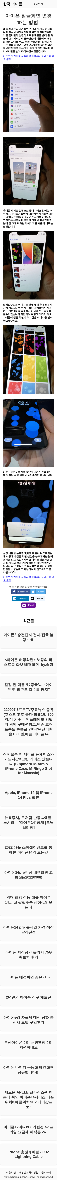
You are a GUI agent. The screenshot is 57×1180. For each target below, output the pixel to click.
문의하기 (46, 1172)
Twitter (40, 591)
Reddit (40, 598)
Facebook (23, 591)
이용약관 (11, 1172)
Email (31, 605)
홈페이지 (38, 4)
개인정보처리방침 (28, 1172)
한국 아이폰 (12, 4)
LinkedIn (23, 598)
